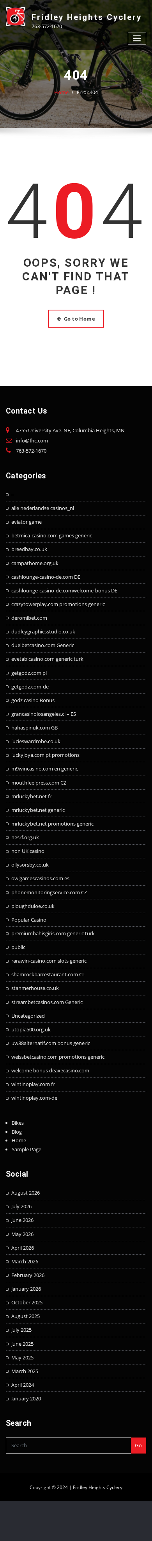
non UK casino (27, 850)
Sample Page (26, 1149)
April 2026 (22, 1247)
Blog (17, 1131)
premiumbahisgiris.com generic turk (53, 933)
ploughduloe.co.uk (33, 906)
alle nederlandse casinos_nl (42, 508)
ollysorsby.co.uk (30, 864)
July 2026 (21, 1206)
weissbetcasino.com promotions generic (57, 1056)
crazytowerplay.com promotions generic (58, 604)
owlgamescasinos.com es (40, 878)
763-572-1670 (31, 450)
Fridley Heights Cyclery (87, 17)
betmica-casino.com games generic (51, 535)
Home (61, 92)
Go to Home (79, 318)
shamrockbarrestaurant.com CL (48, 974)
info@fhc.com (32, 440)
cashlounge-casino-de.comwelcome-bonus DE (64, 590)
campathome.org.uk (34, 563)
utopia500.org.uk (31, 1029)
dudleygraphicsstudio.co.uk (43, 631)
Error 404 (87, 92)
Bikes (18, 1122)
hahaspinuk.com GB (34, 727)
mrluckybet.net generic (38, 809)
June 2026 (22, 1220)
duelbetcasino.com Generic (42, 645)
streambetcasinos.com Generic (47, 1002)
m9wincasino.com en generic (44, 768)
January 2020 (26, 1398)
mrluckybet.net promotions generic (52, 823)
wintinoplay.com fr (33, 1084)
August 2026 (25, 1192)
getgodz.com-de (30, 686)
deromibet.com (29, 617)
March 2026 (24, 1261)
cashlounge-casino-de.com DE (45, 576)
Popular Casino (28, 919)
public (18, 947)
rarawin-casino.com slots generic (49, 960)
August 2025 (25, 1316)
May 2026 (22, 1234)
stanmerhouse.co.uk (35, 988)
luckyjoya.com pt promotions (45, 754)
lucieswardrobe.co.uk (35, 741)
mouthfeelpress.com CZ (38, 782)
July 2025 (21, 1329)
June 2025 (22, 1343)
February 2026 (27, 1275)
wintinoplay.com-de (34, 1097)
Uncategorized (28, 1015)
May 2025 (22, 1357)
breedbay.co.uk (29, 549)
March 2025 (24, 1371)
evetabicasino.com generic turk (47, 658)
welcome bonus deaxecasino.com (50, 1070)
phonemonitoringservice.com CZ (49, 892)
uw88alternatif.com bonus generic (50, 1043)
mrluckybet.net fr (31, 796)
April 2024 (22, 1384)
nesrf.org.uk (25, 837)
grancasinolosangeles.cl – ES (43, 713)
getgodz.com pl (29, 672)
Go (138, 1445)
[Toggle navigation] (137, 38)
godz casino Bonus (33, 700)
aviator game (26, 521)
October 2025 (26, 1302)
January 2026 (26, 1288)
